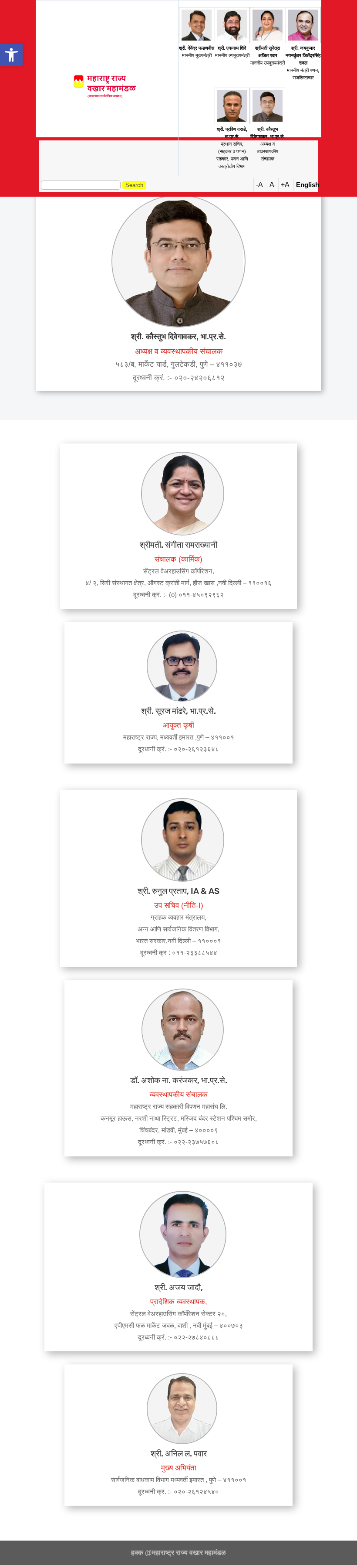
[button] (11, 55)
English (307, 184)
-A (259, 184)
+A (285, 184)
